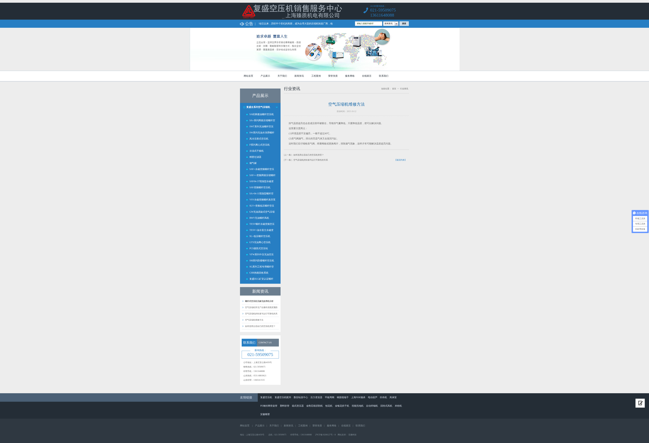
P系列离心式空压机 (259, 145)
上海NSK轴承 (358, 397)
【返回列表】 (400, 160)
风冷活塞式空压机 (258, 138)
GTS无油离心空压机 (260, 242)
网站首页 (248, 76)
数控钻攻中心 (301, 397)
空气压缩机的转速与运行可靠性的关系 (310, 160)
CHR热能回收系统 (258, 273)
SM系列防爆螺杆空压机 (261, 260)
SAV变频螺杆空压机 (259, 187)
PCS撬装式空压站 (258, 248)
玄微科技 (352, 435)
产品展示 (265, 76)
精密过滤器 (255, 157)
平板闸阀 (329, 397)
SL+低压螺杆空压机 (259, 236)
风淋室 (393, 397)
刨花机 (328, 406)
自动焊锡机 (372, 406)
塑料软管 (284, 406)
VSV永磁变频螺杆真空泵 (262, 199)
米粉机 (398, 406)
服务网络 (350, 76)
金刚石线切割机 (314, 406)
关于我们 (282, 76)
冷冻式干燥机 (256, 151)
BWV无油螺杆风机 (259, 218)
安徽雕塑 (265, 414)
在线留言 (366, 76)
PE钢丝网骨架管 (268, 406)
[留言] (640, 403)
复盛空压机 (266, 397)
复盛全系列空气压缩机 (258, 107)
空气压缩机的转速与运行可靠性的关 (261, 313)
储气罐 (253, 163)
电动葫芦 (372, 397)
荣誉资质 (333, 76)
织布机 (383, 397)
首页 (394, 89)
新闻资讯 (299, 76)
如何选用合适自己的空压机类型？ (260, 326)
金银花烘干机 (342, 406)
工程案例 (316, 76)
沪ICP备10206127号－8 (325, 435)
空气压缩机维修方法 (254, 320)
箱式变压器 (298, 406)
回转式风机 (386, 406)
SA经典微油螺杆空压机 (261, 114)
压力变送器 (316, 397)
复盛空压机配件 (283, 397)
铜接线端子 (343, 397)
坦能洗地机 (358, 406)
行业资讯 (404, 89)
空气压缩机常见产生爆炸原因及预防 (261, 307)
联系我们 (383, 76)
